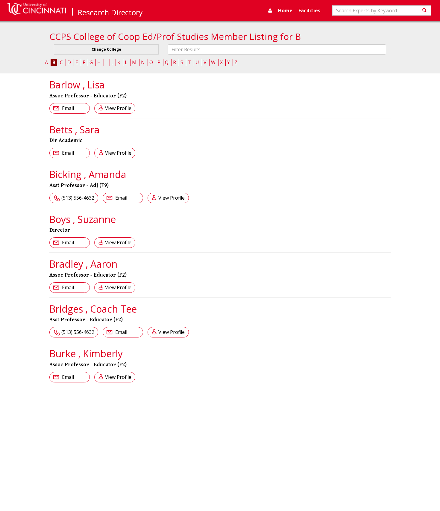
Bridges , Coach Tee (93, 308)
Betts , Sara (74, 129)
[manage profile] (270, 10)
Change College (106, 49)
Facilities (309, 10)
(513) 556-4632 (77, 198)
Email (67, 108)
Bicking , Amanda (87, 174)
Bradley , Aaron (83, 263)
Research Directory (110, 12)
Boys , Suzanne (82, 219)
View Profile (118, 108)
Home (285, 10)
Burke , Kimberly (86, 353)
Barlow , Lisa (77, 84)
